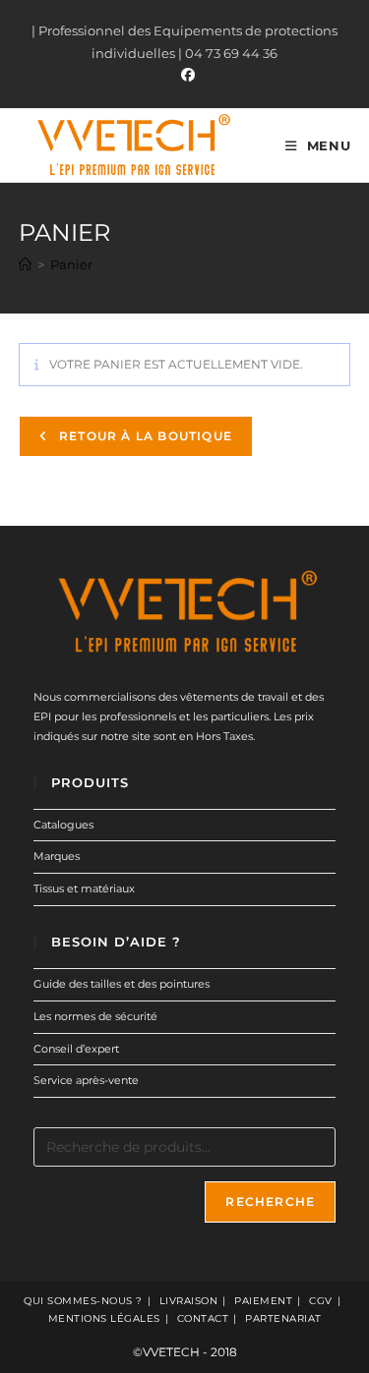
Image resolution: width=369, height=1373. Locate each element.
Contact (203, 1318)
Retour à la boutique (143, 436)
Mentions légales (104, 1318)
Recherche (270, 1201)
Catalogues (63, 824)
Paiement (263, 1300)
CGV (321, 1300)
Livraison (188, 1300)
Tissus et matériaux (84, 888)
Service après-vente (86, 1080)
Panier (71, 264)
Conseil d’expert (76, 1049)
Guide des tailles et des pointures (121, 984)
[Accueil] (25, 264)
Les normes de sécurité (95, 1016)
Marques (56, 856)
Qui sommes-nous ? (83, 1300)
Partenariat (283, 1318)
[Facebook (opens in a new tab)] (185, 75)
